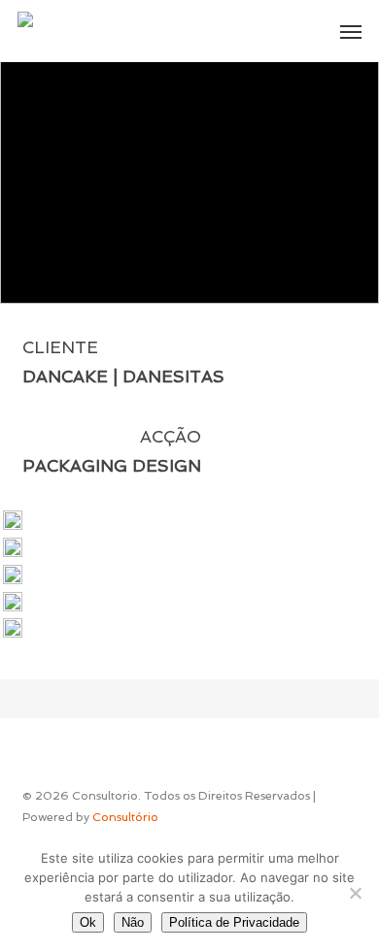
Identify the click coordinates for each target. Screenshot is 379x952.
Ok (88, 922)
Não (132, 922)
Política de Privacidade (234, 922)
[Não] (354, 893)
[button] (351, 31)
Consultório (125, 817)
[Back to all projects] (190, 218)
